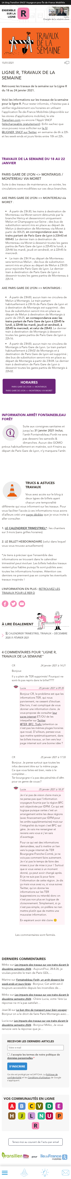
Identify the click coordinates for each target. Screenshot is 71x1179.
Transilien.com (11, 120)
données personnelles (20, 1058)
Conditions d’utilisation (39, 1077)
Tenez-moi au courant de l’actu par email (35, 1142)
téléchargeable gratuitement (21, 124)
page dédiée (34, 514)
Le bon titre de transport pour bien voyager (41, 1010)
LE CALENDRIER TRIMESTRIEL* (26, 528)
